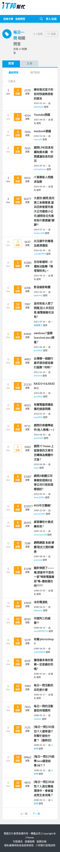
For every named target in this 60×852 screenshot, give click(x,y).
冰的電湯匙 (41, 602)
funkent (38, 719)
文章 (29, 63)
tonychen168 (40, 534)
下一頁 (36, 813)
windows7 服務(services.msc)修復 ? (44, 337)
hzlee (36, 467)
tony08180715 (41, 631)
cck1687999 (40, 253)
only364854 (40, 652)
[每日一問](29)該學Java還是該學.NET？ (44, 761)
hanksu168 (39, 233)
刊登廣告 (18, 841)
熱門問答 (35, 72)
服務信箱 (41, 841)
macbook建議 (42, 131)
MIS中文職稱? (42, 505)
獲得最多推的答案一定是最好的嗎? (43, 664)
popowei (38, 559)
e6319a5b (39, 106)
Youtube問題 (42, 114)
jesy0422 (38, 350)
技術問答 (20, 18)
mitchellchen (40, 169)
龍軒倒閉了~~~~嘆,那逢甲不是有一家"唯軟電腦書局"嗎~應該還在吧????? (44, 576)
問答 (11, 63)
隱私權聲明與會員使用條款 (19, 845)
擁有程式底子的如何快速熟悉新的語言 (43, 94)
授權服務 (30, 841)
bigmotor (38, 295)
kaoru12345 (40, 513)
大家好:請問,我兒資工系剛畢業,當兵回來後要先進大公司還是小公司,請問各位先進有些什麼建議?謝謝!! (44, 211)
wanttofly (39, 438)
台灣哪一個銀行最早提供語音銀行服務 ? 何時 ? (43, 363)
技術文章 (8, 18)
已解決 (12, 81)
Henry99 (38, 139)
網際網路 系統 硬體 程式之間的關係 (44, 547)
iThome (30, 837)
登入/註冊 (51, 18)
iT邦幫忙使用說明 (45, 845)
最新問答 (13, 72)
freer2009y (39, 497)
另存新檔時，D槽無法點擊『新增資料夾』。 (43, 266)
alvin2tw (38, 375)
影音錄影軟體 (42, 287)
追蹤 (53, 33)
